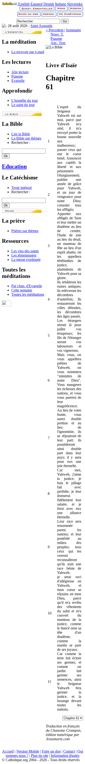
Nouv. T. (57, 34)
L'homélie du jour (24, 100)
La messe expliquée (26, 260)
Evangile (18, 81)
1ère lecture (20, 72)
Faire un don (51, 751)
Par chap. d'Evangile (26, 286)
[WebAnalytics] (6, 305)
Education (14, 166)
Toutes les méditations (27, 294)
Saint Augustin (41, 26)
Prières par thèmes (24, 231)
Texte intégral (21, 188)
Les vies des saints (25, 251)
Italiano (60, 4)
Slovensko (75, 4)
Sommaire (73, 30)
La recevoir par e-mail (27, 52)
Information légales (65, 756)
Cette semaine (21, 290)
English (24, 4)
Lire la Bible (20, 134)
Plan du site (39, 756)
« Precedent (55, 30)
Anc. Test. (58, 43)
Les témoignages (23, 255)
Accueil (8, 751)
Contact (69, 751)
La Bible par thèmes (26, 138)
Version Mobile (27, 751)
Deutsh (48, 4)
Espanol (36, 4)
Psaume (17, 76)
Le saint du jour (23, 105)
